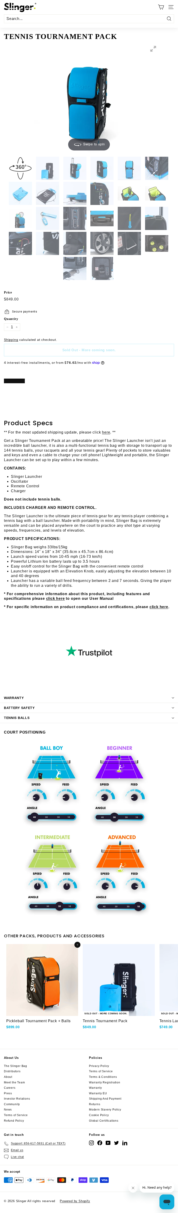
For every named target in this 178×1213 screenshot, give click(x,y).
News (8, 1109)
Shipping (11, 340)
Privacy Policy (99, 1066)
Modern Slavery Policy (105, 1109)
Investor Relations (17, 1098)
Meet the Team (14, 1082)
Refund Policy (14, 1120)
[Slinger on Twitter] (116, 1142)
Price (8, 292)
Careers (10, 1087)
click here (55, 598)
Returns (94, 1104)
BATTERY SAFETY (19, 708)
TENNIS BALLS (16, 718)
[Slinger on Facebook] (99, 1142)
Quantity (11, 319)
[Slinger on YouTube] (108, 1142)
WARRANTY (14, 698)
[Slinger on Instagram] (91, 1142)
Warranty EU (98, 1093)
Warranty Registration (104, 1082)
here (106, 432)
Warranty (95, 1087)
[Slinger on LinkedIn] (124, 1142)
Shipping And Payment (105, 1098)
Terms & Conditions (103, 1077)
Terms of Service (16, 1115)
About (8, 1077)
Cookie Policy (99, 1115)
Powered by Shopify (75, 1201)
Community (12, 1104)
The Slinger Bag (15, 1066)
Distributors (12, 1071)
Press (8, 1093)
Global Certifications (103, 1120)
